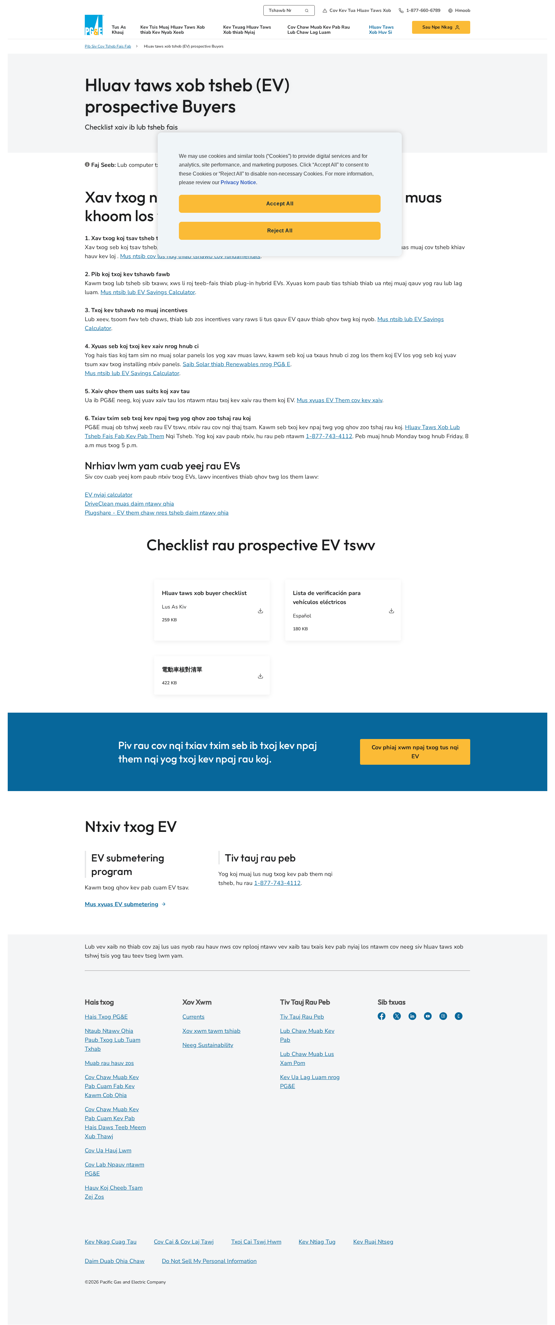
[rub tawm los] (391, 611)
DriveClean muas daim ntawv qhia (129, 504)
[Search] (307, 10)
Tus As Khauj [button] (119, 30)
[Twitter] (397, 1016)
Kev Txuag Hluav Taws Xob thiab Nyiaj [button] (247, 30)
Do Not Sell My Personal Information (209, 1261)
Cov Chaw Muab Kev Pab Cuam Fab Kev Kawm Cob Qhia (112, 1086)
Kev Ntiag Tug (317, 1242)
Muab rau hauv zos (109, 1063)
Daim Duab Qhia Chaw (115, 1261)
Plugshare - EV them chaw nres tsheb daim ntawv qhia (157, 513)
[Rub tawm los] (260, 611)
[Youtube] (428, 1016)
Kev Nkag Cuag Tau (111, 1242)
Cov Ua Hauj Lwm (108, 1150)
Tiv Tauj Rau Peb (302, 1017)
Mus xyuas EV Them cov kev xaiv (339, 400)
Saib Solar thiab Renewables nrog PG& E (236, 364)
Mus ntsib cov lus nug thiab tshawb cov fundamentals (190, 256)
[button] (356, 10)
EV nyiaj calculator (108, 495)
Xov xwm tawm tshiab (211, 1031)
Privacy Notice (238, 182)
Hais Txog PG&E (106, 1017)
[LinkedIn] (412, 1016)
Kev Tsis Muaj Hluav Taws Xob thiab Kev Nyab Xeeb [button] (172, 30)
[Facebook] (381, 1016)
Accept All (280, 203)
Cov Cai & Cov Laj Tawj (184, 1242)
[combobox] (289, 10)
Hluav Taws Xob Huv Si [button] (381, 30)
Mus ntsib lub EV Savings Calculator (148, 292)
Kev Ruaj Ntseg (373, 1242)
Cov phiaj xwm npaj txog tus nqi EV (415, 752)
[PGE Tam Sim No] (458, 1016)
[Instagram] (443, 1016)
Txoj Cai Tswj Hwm (256, 1242)
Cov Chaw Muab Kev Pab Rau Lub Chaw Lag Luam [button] (318, 30)
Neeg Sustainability (207, 1045)
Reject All (280, 230)
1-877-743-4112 (329, 436)
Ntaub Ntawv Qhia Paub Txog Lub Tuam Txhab (112, 1040)
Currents (193, 1017)
